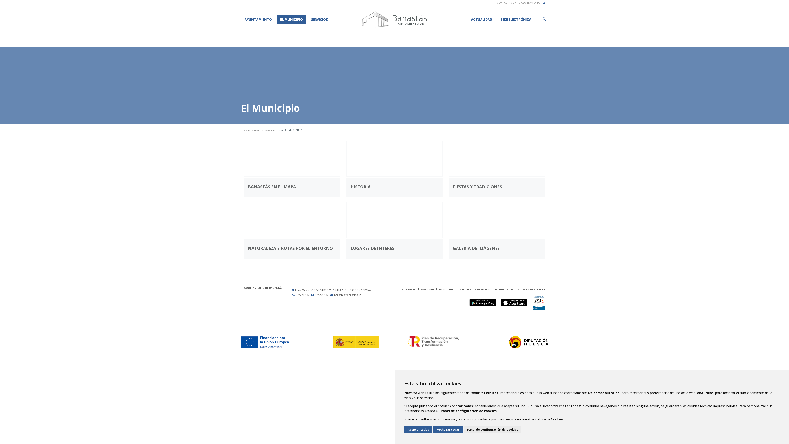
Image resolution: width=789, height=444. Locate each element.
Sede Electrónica (516, 19)
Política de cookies (531, 289)
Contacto (409, 289)
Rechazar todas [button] (448, 429)
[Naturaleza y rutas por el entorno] (292, 220)
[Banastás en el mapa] (292, 159)
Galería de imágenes (476, 248)
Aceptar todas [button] (418, 429)
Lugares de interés (372, 248)
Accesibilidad (503, 289)
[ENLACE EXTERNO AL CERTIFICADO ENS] (539, 302)
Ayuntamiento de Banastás (262, 130)
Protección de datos (475, 289)
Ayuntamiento (258, 19)
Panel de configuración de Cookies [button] (492, 429)
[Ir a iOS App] (515, 302)
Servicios (319, 19)
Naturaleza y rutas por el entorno (290, 248)
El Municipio (291, 19)
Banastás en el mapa (272, 187)
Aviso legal (447, 289)
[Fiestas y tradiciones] (497, 159)
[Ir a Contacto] (544, 3)
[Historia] (394, 159)
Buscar (544, 19)
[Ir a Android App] (483, 302)
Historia (361, 187)
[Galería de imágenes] (497, 220)
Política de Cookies (549, 419)
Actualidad (481, 19)
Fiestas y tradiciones (477, 187)
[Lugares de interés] (394, 220)
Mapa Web (427, 289)
